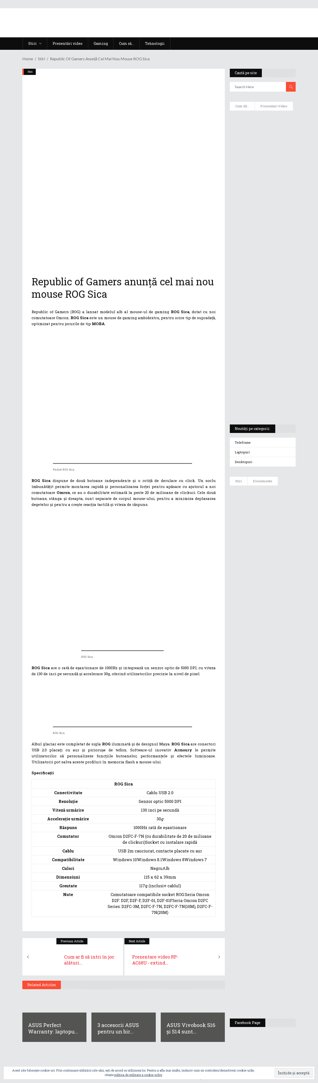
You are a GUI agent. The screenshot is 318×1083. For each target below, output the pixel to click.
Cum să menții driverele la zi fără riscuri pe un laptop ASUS (262, 248)
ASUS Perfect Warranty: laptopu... (53, 1028)
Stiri (41, 58)
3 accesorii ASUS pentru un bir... (118, 1028)
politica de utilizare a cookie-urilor (138, 1075)
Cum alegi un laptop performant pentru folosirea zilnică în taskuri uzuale (260, 198)
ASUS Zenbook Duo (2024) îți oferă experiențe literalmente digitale (261, 124)
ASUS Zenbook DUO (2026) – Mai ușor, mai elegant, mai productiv (276, 710)
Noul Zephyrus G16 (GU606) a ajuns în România (277, 553)
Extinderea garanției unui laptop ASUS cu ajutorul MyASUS (258, 224)
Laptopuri (242, 452)
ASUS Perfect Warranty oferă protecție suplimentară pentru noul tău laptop (278, 671)
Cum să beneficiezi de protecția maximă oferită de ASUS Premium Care (263, 172)
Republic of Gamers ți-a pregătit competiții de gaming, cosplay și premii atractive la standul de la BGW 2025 (278, 863)
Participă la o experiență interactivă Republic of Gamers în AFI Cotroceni (276, 912)
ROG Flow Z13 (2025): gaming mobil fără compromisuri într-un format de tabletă (262, 328)
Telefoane (243, 442)
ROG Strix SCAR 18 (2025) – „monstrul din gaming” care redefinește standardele (260, 402)
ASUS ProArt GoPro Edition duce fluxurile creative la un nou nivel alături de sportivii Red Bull (276, 512)
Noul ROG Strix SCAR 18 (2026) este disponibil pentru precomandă (277, 586)
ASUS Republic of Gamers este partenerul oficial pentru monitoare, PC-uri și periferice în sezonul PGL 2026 (277, 810)
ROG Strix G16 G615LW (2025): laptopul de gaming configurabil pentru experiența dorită (263, 300)
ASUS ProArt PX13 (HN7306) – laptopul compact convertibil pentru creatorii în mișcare (261, 355)
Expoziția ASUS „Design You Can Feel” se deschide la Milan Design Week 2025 (278, 989)
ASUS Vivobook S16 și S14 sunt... (190, 1028)
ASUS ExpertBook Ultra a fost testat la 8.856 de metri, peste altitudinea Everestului (278, 627)
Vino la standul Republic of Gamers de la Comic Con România (278, 950)
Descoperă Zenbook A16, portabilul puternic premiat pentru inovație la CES (260, 271)
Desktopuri (243, 462)
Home (27, 58)
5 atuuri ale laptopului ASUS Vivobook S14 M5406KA (261, 379)
